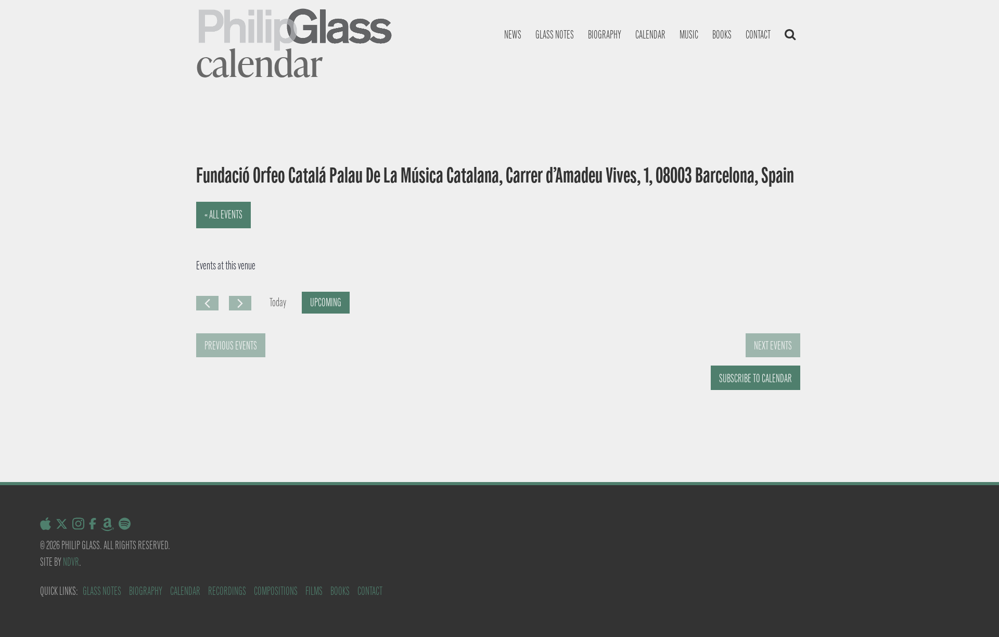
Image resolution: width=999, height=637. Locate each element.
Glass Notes (102, 590)
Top (974, 612)
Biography (604, 34)
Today (278, 302)
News (512, 34)
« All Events (223, 214)
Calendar (650, 34)
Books (722, 34)
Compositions (276, 590)
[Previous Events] (207, 303)
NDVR (71, 561)
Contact (758, 34)
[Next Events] (240, 303)
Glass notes (554, 34)
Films (314, 590)
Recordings (227, 590)
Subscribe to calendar (755, 378)
